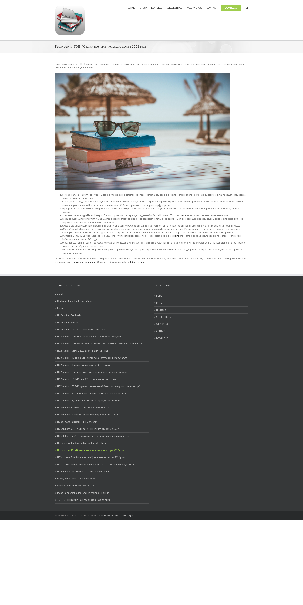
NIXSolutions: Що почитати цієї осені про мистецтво (83, 471)
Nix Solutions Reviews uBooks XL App (115, 515)
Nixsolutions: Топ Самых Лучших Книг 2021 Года (81, 443)
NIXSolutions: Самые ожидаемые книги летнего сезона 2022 (88, 428)
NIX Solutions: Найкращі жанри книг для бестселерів (83, 365)
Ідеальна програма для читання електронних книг (83, 492)
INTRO (159, 302)
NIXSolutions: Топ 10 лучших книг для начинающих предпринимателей (93, 436)
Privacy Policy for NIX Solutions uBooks (76, 478)
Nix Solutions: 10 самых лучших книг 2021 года (81, 329)
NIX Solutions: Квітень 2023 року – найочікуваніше (82, 350)
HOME (159, 295)
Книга (183, 215)
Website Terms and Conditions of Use (75, 485)
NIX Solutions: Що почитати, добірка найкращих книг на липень (89, 400)
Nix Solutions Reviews (68, 322)
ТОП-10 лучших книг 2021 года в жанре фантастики (83, 499)
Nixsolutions (90, 262)
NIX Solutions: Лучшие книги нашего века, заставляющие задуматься (92, 357)
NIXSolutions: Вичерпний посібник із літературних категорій (87, 414)
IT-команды (77, 262)
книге (176, 235)
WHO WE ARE (162, 324)
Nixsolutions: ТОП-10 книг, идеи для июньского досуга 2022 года (90, 450)
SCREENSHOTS (163, 317)
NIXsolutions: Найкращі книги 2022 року (77, 421)
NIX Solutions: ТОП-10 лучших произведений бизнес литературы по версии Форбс (99, 386)
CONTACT (161, 331)
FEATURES (161, 310)
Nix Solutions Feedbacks (69, 315)
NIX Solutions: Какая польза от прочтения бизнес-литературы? (89, 336)
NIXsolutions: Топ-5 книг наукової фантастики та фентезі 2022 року (91, 457)
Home (60, 308)
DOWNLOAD (162, 338)
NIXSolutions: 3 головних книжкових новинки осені (83, 407)
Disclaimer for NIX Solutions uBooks (75, 301)
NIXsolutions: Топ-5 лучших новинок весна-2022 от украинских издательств (95, 464)
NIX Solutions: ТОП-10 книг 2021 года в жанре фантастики (86, 379)
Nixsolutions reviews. (135, 262)
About (60, 294)
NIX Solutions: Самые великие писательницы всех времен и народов (92, 372)
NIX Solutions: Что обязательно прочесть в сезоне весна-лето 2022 (91, 393)
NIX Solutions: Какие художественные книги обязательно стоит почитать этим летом (100, 343)
